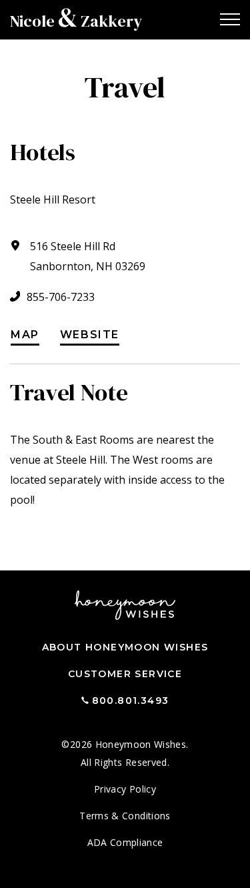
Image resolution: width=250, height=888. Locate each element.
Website (89, 335)
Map (25, 335)
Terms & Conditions (124, 815)
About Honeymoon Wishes (125, 647)
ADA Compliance (125, 842)
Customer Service (125, 674)
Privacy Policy (125, 789)
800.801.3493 (130, 701)
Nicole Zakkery (76, 21)
